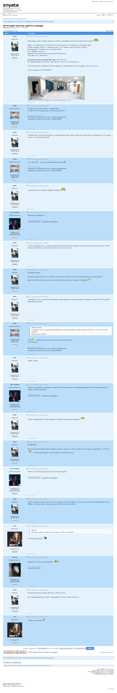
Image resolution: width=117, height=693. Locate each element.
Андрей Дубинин (15, 27)
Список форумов (8, 21)
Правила (98, 15)
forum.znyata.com (7, 9)
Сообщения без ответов (10, 18)
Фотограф (111, 688)
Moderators (24, 27)
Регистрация (14, 15)
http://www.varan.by (92, 66)
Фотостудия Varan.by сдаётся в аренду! (42, 652)
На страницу (7, 30)
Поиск (111, 15)
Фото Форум (18, 21)
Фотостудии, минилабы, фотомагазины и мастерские (38, 21)
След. (16, 30)
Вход (6, 15)
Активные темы (22, 18)
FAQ (105, 15)
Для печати (109, 30)
